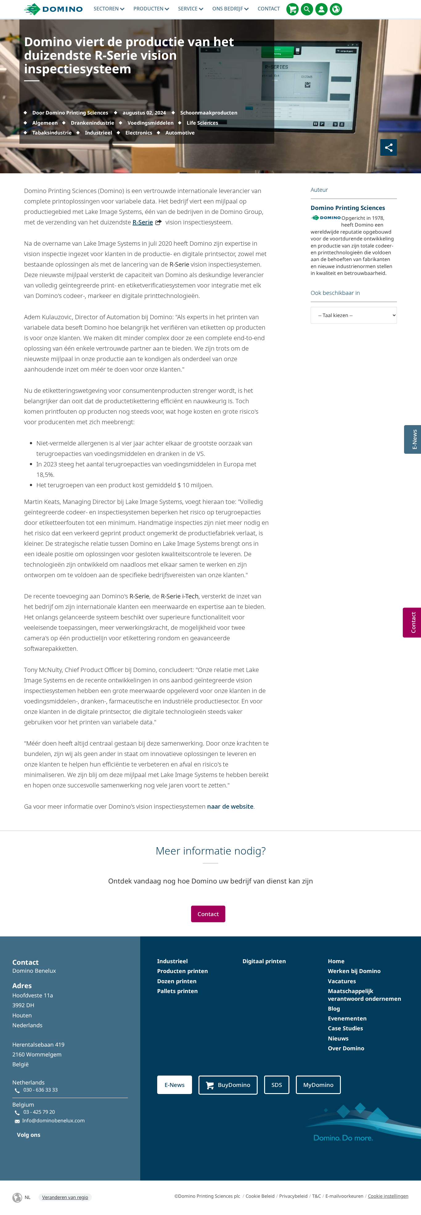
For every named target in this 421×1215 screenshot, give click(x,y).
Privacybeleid (293, 1196)
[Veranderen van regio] (336, 9)
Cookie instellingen (388, 1196)
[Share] (388, 147)
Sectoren (107, 8)
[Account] (321, 9)
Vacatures (342, 981)
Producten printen (182, 971)
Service (188, 8)
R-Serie (143, 222)
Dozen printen (177, 981)
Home (336, 961)
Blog (334, 1008)
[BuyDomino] (292, 9)
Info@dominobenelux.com (53, 1120)
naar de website (230, 806)
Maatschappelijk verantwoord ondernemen (364, 994)
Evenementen (347, 1018)
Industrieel (172, 961)
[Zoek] (307, 9)
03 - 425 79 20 (39, 1111)
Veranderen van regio (65, 1197)
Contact (269, 8)
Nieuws (338, 1038)
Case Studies (345, 1028)
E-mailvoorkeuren (344, 1196)
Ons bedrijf (228, 8)
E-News (175, 1084)
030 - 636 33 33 (40, 1089)
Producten (149, 8)
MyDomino (318, 1084)
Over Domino (346, 1048)
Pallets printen (177, 991)
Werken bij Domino (354, 971)
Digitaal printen (264, 961)
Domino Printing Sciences (348, 207)
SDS (277, 1084)
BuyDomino (234, 1084)
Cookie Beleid (260, 1196)
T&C (316, 1196)
